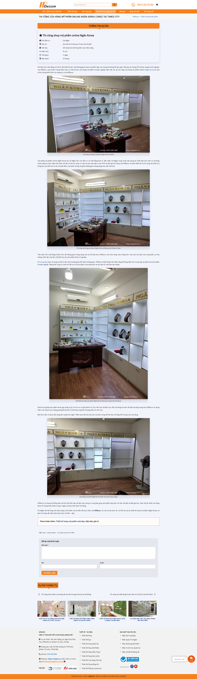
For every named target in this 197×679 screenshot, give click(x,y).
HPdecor (136, 17)
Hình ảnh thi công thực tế (105, 11)
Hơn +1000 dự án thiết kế (51, 11)
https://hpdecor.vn (55, 659)
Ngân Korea (149, 70)
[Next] (156, 614)
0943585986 (52, 654)
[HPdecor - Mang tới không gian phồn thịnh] (47, 5)
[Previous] (37, 614)
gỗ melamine (75, 407)
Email (102, 563)
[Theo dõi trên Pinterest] (135, 666)
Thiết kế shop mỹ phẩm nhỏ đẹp (70, 521)
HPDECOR (91, 676)
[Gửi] (114, 4)
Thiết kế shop (72, 11)
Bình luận (45, 545)
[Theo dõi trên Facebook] (132, 666)
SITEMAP (123, 676)
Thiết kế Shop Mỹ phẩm (149, 17)
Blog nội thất (134, 11)
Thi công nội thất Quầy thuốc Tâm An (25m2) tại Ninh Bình (131, 594)
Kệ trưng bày (86, 11)
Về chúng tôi (148, 11)
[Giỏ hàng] (157, 4)
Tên (43, 563)
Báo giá (122, 11)
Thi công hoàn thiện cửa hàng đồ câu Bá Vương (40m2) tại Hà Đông (66, 594)
